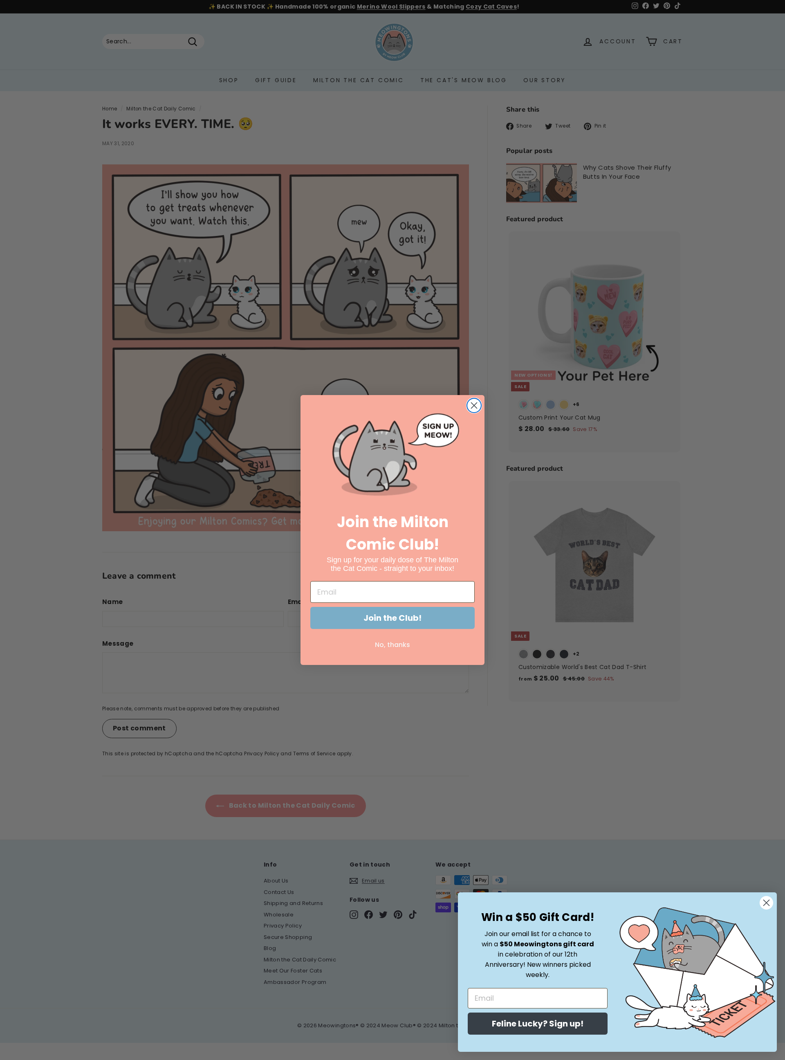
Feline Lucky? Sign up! (537, 1023)
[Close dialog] (474, 405)
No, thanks (392, 644)
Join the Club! (392, 618)
